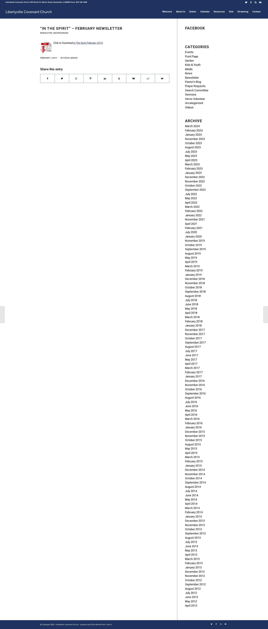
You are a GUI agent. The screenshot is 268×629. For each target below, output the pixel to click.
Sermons (190, 94)
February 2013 (194, 563)
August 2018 (193, 296)
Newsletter (46, 33)
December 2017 (195, 329)
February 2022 (194, 211)
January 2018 (193, 325)
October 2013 (193, 529)
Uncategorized (60, 33)
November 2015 (195, 435)
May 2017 (191, 359)
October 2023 (193, 143)
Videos (189, 107)
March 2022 (192, 206)
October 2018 (193, 287)
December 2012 (195, 571)
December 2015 (195, 431)
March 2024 (192, 126)
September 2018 (195, 291)
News (188, 73)
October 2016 (193, 389)
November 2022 (195, 181)
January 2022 (193, 215)
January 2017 (193, 376)
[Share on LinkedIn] (105, 78)
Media (188, 69)
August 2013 (193, 537)
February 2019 (194, 270)
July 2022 (191, 194)
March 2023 (192, 164)
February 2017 (194, 372)
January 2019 (193, 274)
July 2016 (191, 402)
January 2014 (193, 516)
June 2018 (191, 304)
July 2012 (191, 592)
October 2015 (193, 440)
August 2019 (193, 253)
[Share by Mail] (162, 78)
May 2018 (191, 308)
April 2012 (191, 605)
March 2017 (192, 368)
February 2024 (194, 130)
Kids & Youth (193, 64)
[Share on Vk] (133, 78)
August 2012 (193, 588)
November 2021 (195, 219)
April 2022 (191, 202)
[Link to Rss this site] (255, 2)
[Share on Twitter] (62, 78)
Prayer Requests (195, 86)
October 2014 (193, 478)
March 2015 (192, 457)
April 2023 (191, 160)
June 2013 (191, 546)
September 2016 (195, 393)
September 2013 (195, 533)
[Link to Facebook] (251, 2)
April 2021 (191, 223)
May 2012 (191, 601)
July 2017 (191, 351)
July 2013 (191, 542)
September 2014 (195, 482)
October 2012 (193, 580)
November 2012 (195, 575)
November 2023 (195, 139)
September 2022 (195, 189)
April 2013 (191, 554)
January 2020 (193, 236)
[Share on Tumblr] (119, 78)
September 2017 (195, 342)
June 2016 (191, 406)
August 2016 (193, 397)
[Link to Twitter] (246, 2)
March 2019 (192, 266)
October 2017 (193, 338)
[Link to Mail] (260, 2)
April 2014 (191, 503)
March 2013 (192, 559)
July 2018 (191, 300)
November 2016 (195, 385)
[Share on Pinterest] (90, 78)
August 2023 (193, 147)
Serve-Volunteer (195, 98)
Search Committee (196, 90)
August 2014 (193, 486)
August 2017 (193, 346)
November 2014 (195, 474)
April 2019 (191, 261)
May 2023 (191, 155)
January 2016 (193, 427)
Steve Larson (70, 58)
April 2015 (191, 453)
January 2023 (193, 172)
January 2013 (193, 567)
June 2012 (191, 597)
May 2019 (191, 257)
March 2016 (192, 418)
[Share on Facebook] (47, 78)
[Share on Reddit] (148, 78)
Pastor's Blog (193, 81)
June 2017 (191, 355)
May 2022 (191, 198)
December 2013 (195, 520)
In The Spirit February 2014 (88, 42)
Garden (189, 60)
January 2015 (193, 465)
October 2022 (193, 185)
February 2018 (194, 321)
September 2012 (195, 584)
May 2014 (191, 499)
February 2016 (194, 423)
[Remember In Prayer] (2, 314)
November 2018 (195, 283)
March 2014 (192, 508)
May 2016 (191, 410)
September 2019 (195, 249)
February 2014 (194, 512)
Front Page (191, 56)
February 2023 (194, 168)
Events (189, 52)
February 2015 (194, 461)
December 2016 (195, 380)
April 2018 (191, 312)
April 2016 (191, 414)
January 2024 (193, 134)
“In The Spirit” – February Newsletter (81, 28)
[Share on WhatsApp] (76, 78)
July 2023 (191, 151)
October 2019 (193, 245)
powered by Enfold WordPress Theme (96, 625)
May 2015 (191, 448)
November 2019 (195, 240)
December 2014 (195, 469)
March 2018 (192, 317)
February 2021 (194, 228)
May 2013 (191, 550)
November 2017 (195, 334)
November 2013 (195, 525)
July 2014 (191, 491)
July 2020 (191, 232)
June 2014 (191, 495)
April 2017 (191, 363)
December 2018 (195, 279)
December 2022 (195, 177)
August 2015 (193, 444)
